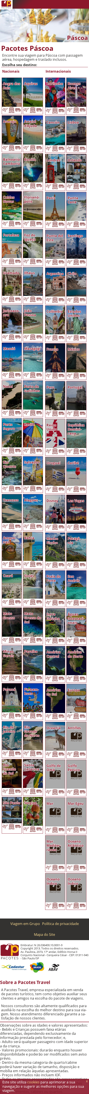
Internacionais (58, 71)
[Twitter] (67, 4)
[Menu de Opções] (84, 4)
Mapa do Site (44, 934)
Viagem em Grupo (25, 923)
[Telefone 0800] (50, 4)
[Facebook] (76, 4)
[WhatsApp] (58, 4)
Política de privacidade (60, 923)
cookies (33, 1082)
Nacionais (10, 71)
